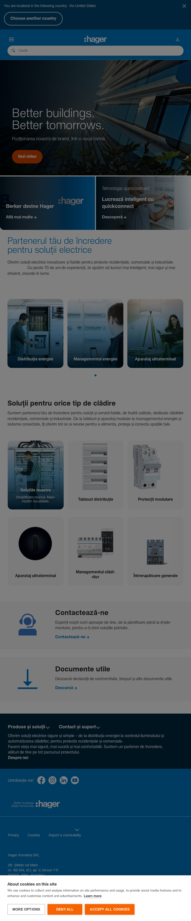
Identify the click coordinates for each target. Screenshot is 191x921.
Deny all (65, 909)
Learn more (92, 896)
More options (26, 909)
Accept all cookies (110, 909)
